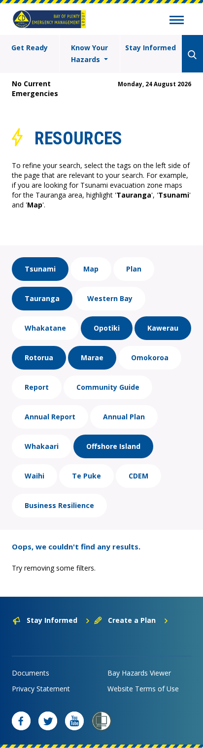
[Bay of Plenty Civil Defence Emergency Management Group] (49, 19)
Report (37, 387)
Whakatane (45, 328)
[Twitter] (47, 721)
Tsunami (40, 268)
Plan (133, 268)
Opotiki (107, 328)
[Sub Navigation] (176, 21)
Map (91, 268)
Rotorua (39, 357)
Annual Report (50, 416)
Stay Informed (150, 47)
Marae (92, 357)
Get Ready (29, 47)
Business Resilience (59, 505)
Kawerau (162, 328)
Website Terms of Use (143, 688)
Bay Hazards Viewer (139, 673)
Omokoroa (150, 357)
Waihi (34, 475)
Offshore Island (113, 446)
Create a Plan (132, 620)
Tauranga (42, 298)
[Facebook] (21, 721)
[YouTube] (74, 721)
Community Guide (107, 387)
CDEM (138, 475)
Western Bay (110, 298)
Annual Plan (124, 416)
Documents (30, 673)
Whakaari (42, 446)
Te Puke (86, 475)
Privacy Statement (41, 688)
